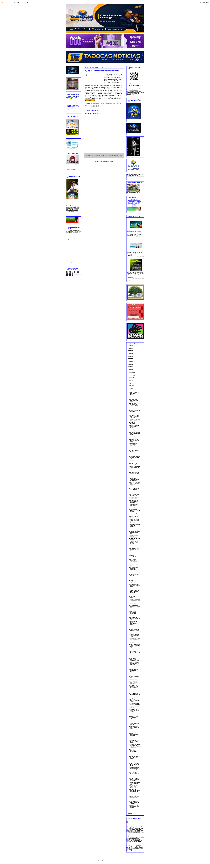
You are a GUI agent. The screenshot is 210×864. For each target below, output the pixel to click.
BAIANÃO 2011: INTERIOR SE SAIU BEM (134, 486)
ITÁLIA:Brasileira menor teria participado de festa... (133, 717)
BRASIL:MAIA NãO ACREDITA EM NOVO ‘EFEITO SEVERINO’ (133, 553)
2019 (129, 356)
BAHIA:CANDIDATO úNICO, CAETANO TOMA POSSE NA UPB (134, 754)
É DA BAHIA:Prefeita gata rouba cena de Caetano (134, 630)
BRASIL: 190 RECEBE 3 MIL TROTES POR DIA (134, 489)
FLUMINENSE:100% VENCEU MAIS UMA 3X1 (134, 747)
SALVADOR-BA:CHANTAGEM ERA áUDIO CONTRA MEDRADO (134, 757)
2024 (129, 348)
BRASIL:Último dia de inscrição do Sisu (133, 464)
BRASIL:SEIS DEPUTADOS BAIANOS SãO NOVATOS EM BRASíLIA (134, 461)
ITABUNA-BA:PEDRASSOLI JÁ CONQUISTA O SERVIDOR (134, 426)
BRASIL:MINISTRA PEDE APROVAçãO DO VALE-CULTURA (134, 806)
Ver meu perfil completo (131, 850)
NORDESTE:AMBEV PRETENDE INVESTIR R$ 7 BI (134, 652)
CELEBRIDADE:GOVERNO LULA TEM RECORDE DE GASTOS (134, 635)
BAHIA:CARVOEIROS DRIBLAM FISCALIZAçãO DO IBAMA (134, 510)
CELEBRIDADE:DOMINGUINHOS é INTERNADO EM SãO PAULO (134, 437)
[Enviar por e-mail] (92, 106)
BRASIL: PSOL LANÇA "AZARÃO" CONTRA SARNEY (133, 400)
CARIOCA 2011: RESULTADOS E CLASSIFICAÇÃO (132, 750)
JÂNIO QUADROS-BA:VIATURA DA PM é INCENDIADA (133, 734)
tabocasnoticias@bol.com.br (72, 210)
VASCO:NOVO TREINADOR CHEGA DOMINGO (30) (134, 609)
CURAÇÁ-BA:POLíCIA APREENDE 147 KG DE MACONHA (134, 700)
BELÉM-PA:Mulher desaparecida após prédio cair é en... (133, 560)
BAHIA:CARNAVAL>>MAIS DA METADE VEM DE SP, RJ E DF (134, 457)
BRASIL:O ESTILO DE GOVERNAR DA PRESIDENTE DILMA (133, 656)
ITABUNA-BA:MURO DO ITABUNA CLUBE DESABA (134, 632)
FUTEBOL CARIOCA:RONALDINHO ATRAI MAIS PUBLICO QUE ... (134, 564)
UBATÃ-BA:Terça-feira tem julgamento (134, 517)
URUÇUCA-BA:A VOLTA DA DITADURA (134, 575)
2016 (129, 361)
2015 (129, 363)
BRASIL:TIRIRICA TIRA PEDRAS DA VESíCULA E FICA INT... (134, 618)
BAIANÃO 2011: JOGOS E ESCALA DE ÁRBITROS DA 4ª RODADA (134, 663)
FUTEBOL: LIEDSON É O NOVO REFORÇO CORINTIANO (133, 444)
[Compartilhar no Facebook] (97, 106)
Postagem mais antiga (115, 155)
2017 (129, 359)
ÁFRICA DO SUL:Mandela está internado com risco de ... (134, 721)
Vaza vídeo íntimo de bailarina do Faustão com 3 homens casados (72, 245)
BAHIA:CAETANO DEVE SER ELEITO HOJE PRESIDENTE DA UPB (134, 809)
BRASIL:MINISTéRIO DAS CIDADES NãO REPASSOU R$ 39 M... (134, 578)
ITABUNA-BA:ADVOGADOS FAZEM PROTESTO (134, 797)
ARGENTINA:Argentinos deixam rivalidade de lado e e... (133, 626)
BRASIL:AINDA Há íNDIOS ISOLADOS (134, 451)
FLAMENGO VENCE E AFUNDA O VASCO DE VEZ (134, 529)
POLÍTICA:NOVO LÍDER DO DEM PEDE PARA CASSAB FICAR (134, 407)
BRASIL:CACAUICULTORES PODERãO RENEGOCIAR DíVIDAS (134, 585)
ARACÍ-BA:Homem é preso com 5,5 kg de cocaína (134, 616)
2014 (129, 364)
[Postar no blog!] (93, 106)
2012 (129, 367)
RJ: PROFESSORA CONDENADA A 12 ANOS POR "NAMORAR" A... (134, 790)
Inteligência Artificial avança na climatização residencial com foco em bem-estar (136, 254)
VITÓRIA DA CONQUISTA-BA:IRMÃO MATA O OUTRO (134, 794)
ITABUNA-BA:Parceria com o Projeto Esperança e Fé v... (134, 447)
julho (130, 378)
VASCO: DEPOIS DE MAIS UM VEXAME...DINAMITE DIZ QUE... (134, 741)
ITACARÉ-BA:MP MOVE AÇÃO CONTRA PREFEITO (133, 670)
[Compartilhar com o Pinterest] (98, 106)
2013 (129, 366)
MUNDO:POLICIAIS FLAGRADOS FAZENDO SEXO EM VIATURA (134, 479)
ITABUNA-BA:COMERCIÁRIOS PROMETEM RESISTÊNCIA (133, 690)
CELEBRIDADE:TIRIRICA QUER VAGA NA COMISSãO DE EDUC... (134, 454)
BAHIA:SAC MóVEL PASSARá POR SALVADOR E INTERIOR (134, 659)
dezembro (131, 370)
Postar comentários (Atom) (106, 161)
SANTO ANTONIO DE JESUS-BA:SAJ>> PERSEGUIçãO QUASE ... (134, 433)
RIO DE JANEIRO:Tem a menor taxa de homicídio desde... (134, 397)
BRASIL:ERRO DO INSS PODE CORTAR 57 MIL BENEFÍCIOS (134, 501)
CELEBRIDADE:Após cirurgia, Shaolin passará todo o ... (134, 556)
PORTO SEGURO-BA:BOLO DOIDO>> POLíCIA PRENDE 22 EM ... (134, 786)
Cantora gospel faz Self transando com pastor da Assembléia (73, 251)
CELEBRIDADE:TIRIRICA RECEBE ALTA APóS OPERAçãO (133, 542)
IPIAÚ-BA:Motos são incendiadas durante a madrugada (134, 581)
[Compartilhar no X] (95, 106)
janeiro (130, 388)
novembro (131, 372)
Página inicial (104, 155)
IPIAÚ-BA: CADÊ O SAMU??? (134, 522)
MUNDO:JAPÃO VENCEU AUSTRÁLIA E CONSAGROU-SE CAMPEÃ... (133, 623)
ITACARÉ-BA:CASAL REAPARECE (132, 390)
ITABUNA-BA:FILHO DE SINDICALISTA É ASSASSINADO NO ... (133, 536)
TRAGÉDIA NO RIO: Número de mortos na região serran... (134, 532)
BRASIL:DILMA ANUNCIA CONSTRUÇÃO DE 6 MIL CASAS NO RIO (134, 779)
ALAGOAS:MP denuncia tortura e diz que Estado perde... (134, 730)
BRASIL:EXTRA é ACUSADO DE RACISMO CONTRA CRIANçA (134, 697)
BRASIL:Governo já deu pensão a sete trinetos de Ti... (134, 674)
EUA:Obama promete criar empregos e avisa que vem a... (134, 714)
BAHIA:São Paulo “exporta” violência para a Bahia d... (134, 520)
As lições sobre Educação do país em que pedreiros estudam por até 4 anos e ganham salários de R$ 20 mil (73, 232)
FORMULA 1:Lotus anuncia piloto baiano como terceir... (134, 498)
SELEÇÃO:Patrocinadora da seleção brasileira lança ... (134, 649)
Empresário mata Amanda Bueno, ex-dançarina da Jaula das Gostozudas (73, 254)
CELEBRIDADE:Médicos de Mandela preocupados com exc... (134, 469)
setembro (131, 375)
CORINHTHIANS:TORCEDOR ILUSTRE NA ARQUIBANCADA (134, 525)
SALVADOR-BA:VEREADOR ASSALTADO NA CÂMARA (134, 768)
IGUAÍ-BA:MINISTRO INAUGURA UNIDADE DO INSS (134, 761)
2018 (129, 358)
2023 (129, 350)
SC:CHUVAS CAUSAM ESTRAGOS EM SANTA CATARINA (134, 572)
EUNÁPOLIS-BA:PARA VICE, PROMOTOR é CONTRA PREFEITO (134, 393)
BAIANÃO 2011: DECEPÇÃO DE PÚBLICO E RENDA (134, 800)
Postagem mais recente (92, 155)
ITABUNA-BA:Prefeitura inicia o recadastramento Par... (134, 467)
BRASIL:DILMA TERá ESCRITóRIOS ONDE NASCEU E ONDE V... (133, 686)
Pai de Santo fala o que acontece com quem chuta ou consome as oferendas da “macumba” (72, 239)
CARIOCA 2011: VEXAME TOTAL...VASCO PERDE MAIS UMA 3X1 (134, 776)
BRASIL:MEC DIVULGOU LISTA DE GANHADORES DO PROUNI (134, 706)
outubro (130, 374)
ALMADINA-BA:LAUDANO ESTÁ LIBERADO (133, 505)
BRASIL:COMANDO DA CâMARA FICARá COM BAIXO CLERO (134, 492)
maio (130, 382)
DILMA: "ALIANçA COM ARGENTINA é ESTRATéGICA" (133, 568)
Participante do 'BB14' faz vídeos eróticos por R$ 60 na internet (72, 262)
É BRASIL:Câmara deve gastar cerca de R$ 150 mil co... (134, 727)
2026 (129, 345)
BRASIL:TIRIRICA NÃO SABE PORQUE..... (134, 770)
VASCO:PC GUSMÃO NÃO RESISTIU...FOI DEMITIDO (134, 694)
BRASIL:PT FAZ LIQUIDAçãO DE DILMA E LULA (134, 495)
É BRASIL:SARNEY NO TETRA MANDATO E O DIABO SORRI (133, 682)
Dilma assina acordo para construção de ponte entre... (134, 429)
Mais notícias (128, 280)
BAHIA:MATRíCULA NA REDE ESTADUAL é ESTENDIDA (134, 639)
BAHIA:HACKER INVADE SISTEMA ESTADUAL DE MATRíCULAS (134, 802)
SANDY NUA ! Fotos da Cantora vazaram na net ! (72, 236)
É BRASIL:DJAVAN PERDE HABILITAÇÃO (134, 507)
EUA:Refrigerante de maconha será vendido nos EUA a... (134, 710)
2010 (129, 813)
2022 (129, 351)
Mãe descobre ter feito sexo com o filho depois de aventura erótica (73, 243)
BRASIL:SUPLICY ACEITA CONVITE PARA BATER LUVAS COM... (134, 416)
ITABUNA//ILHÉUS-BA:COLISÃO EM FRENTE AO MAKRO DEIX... (134, 738)
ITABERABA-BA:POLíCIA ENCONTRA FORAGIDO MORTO (134, 440)
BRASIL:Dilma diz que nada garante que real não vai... (134, 549)
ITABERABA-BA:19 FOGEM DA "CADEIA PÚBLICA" (134, 594)
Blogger (115, 860)
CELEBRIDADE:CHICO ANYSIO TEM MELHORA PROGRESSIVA (134, 476)
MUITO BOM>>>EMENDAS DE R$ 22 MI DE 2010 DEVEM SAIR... (134, 591)
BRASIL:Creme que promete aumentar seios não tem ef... (134, 514)
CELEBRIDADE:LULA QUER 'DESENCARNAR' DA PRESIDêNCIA (134, 641)
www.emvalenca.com (70, 171)
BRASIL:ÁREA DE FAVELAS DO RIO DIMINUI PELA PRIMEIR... (134, 545)
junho (130, 380)
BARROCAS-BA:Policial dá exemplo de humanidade (134, 704)
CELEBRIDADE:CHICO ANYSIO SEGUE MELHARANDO (133, 612)
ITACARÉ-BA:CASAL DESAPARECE (132, 423)
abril (130, 383)
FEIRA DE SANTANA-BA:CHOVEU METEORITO (134, 773)
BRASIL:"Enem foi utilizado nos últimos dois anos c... (134, 473)
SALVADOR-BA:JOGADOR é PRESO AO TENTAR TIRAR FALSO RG (134, 666)
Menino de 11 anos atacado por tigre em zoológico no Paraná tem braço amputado (73, 258)
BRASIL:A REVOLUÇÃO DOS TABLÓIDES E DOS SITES (134, 588)
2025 (129, 347)
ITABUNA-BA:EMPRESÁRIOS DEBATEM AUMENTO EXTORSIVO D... (134, 420)
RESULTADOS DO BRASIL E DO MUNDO (134, 539)
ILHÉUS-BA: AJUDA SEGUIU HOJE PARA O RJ (134, 745)
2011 (129, 369)
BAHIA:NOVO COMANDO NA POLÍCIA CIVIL (134, 411)
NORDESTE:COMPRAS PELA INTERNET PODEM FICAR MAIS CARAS (134, 483)
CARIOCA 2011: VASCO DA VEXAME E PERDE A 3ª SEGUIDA (134, 764)
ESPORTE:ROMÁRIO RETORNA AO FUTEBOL (134, 413)
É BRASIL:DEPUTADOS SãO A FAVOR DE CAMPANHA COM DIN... (134, 645)
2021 (129, 353)
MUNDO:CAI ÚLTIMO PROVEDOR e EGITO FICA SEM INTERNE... (133, 404)
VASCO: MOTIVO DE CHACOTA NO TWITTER (134, 680)
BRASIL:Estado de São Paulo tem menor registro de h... (134, 606)
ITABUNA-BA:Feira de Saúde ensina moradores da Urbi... (134, 783)
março (130, 385)
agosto (130, 377)
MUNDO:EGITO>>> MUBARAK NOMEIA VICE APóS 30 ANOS (134, 602)
